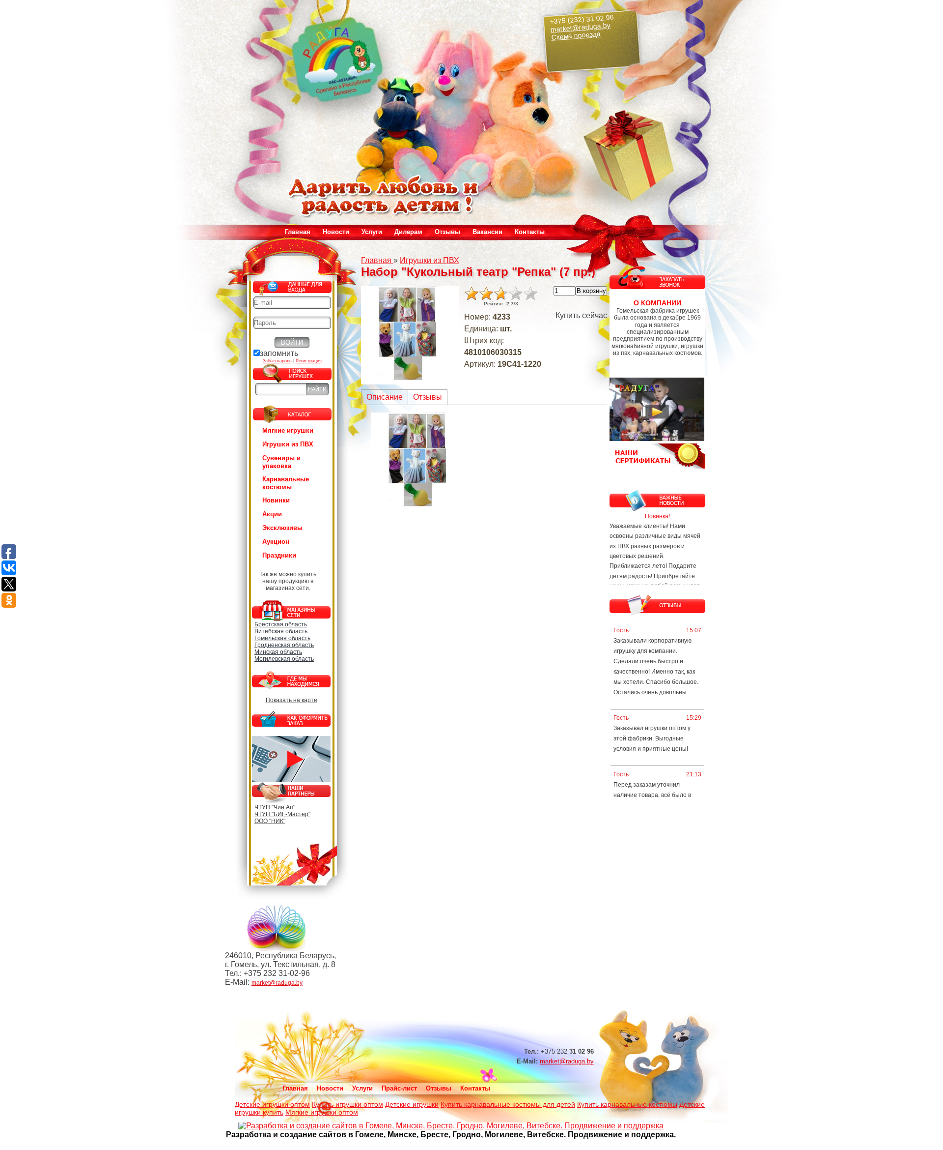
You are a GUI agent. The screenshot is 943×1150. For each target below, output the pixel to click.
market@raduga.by (581, 27)
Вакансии (487, 232)
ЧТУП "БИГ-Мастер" (282, 814)
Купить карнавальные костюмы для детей (508, 1104)
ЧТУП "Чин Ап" (274, 807)
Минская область (278, 652)
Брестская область (280, 624)
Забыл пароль (277, 360)
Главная (297, 232)
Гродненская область (284, 645)
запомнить (279, 353)
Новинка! (657, 516)
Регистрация (309, 360)
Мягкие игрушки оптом (321, 1112)
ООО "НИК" (269, 821)
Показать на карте (291, 700)
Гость (621, 630)
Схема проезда (576, 35)
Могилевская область (284, 658)
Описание (384, 397)
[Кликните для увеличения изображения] (410, 335)
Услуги (362, 1088)
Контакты (530, 232)
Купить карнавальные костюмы (627, 1104)
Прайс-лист (399, 1088)
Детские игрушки (412, 1104)
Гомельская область (282, 638)
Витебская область (280, 631)
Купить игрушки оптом (347, 1104)
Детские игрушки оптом (272, 1104)
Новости (336, 232)
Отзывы (447, 232)
